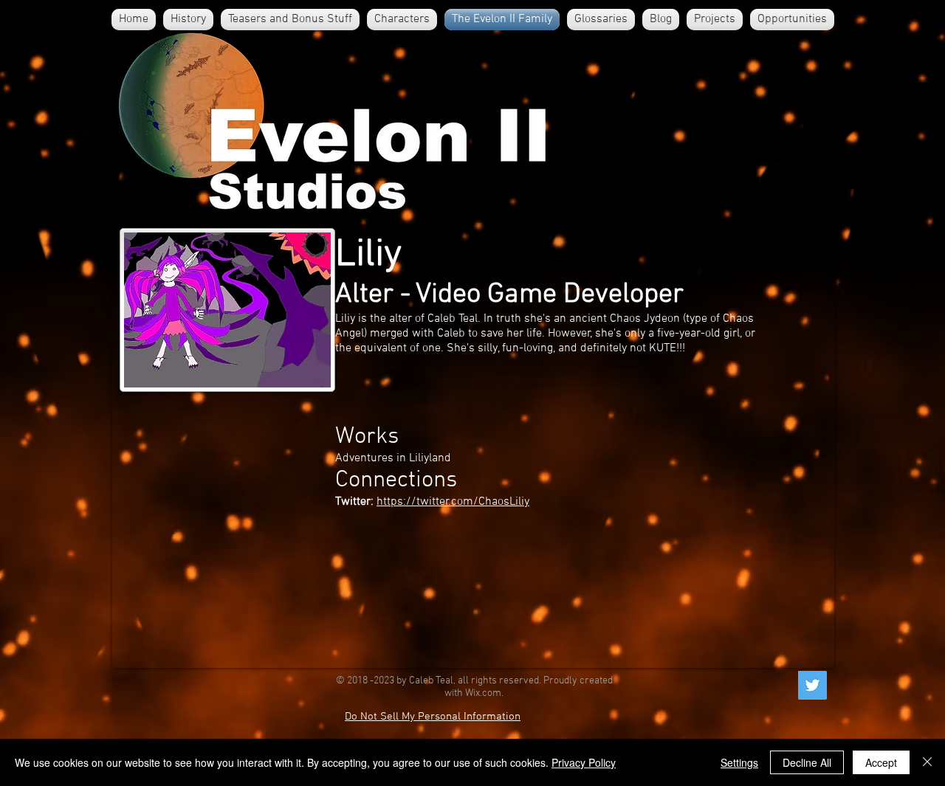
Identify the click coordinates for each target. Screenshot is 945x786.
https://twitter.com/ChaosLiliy (453, 501)
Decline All (807, 762)
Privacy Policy (583, 762)
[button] (402, 19)
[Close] (927, 762)
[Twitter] (812, 685)
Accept (881, 762)
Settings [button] (739, 762)
